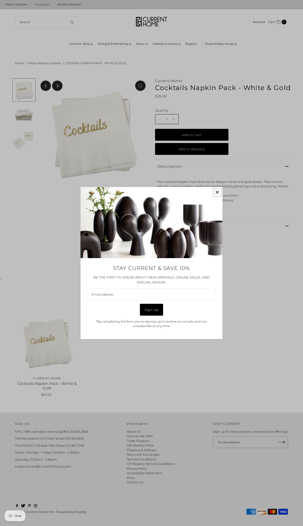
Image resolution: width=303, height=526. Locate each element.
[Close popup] (217, 192)
